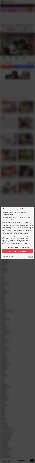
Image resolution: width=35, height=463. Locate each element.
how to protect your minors (8, 256)
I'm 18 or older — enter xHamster (17, 251)
